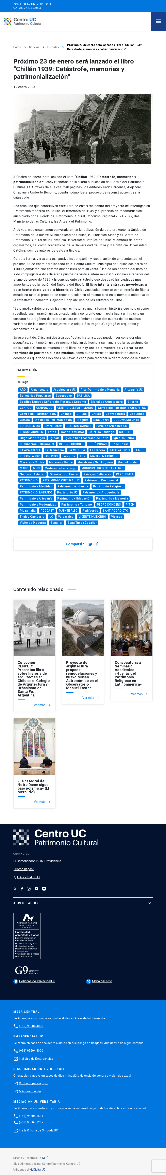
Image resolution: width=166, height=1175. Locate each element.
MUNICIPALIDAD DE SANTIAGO (103, 468)
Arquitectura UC (64, 389)
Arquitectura (40, 389)
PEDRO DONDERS (109, 504)
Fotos (52, 432)
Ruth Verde (90, 510)
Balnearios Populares (35, 395)
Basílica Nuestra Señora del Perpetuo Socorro (53, 401)
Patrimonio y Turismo (76, 504)
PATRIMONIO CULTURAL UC (61, 480)
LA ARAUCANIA (30, 450)
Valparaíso (66, 516)
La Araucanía (54, 450)
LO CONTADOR (30, 456)
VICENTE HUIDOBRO (92, 516)
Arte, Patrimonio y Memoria (100, 389)
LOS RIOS (51, 456)
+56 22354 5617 (26, 877)
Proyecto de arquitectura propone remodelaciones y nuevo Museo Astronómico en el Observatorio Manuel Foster (82, 675)
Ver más (42, 705)
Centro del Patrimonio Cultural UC (122, 407)
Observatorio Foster (64, 474)
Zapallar (57, 522)
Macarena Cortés (32, 462)
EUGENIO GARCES (79, 426)
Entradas (53, 47)
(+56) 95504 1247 (31, 1122)
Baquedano (64, 395)
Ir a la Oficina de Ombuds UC (38, 1130)
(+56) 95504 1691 (31, 1116)
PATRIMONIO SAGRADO (36, 492)
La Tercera (97, 450)
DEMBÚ (43, 1157)
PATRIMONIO (29, 480)
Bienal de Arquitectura (107, 401)
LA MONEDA (77, 450)
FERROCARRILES (31, 432)
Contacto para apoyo (33, 1083)
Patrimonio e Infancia (72, 486)
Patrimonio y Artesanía (36, 498)
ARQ (23, 389)
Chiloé (96, 413)
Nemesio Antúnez (32, 474)
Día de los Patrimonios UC (53, 420)
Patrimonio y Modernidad (38, 504)
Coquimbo (137, 413)
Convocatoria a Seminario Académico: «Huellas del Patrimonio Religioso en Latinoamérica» (128, 673)
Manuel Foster (128, 462)
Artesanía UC (134, 389)
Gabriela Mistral (72, 432)
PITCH (130, 504)
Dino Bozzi (101, 420)
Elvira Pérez (53, 426)
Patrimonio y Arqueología (101, 492)
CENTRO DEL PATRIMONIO (75, 407)
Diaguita (82, 420)
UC (51, 516)
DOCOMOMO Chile (126, 420)
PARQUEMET (124, 474)
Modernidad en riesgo (61, 468)
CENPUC (25, 407)
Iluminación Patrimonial (37, 444)
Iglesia (55, 438)
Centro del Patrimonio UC (38, 413)
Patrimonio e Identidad (36, 486)
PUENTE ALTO (68, 510)
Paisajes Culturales (97, 474)
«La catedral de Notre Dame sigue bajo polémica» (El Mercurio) (33, 786)
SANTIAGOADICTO (115, 510)
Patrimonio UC (67, 492)
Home (17, 47)
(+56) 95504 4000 (31, 1026)
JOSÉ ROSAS (98, 444)
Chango (66, 413)
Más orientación (30, 1091)
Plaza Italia (28, 510)
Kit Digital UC (38, 1169)
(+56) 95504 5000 (31, 1050)
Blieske (133, 401)
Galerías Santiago (101, 432)
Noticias (34, 47)
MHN (36, 468)
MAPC (24, 468)
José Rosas (120, 444)
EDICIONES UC (30, 426)
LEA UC (139, 450)
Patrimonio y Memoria (112, 498)
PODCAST (47, 510)
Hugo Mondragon (32, 438)
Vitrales (116, 516)
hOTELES (125, 432)
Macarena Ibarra (61, 462)
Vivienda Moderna (33, 522)
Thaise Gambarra (32, 516)
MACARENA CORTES (104, 456)
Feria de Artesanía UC (111, 426)
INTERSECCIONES (71, 444)
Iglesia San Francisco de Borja (87, 438)
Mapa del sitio (99, 981)
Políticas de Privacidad (33, 981)
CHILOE (82, 413)
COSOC (25, 420)
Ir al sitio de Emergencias (36, 1058)
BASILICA (83, 395)
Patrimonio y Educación (74, 498)
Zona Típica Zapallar (82, 522)
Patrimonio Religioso (108, 486)
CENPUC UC (44, 407)
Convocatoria (115, 413)
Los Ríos (69, 456)
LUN (83, 456)
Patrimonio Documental (101, 480)
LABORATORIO (120, 450)
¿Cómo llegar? (23, 869)
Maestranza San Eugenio (95, 462)
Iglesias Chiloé (124, 438)
